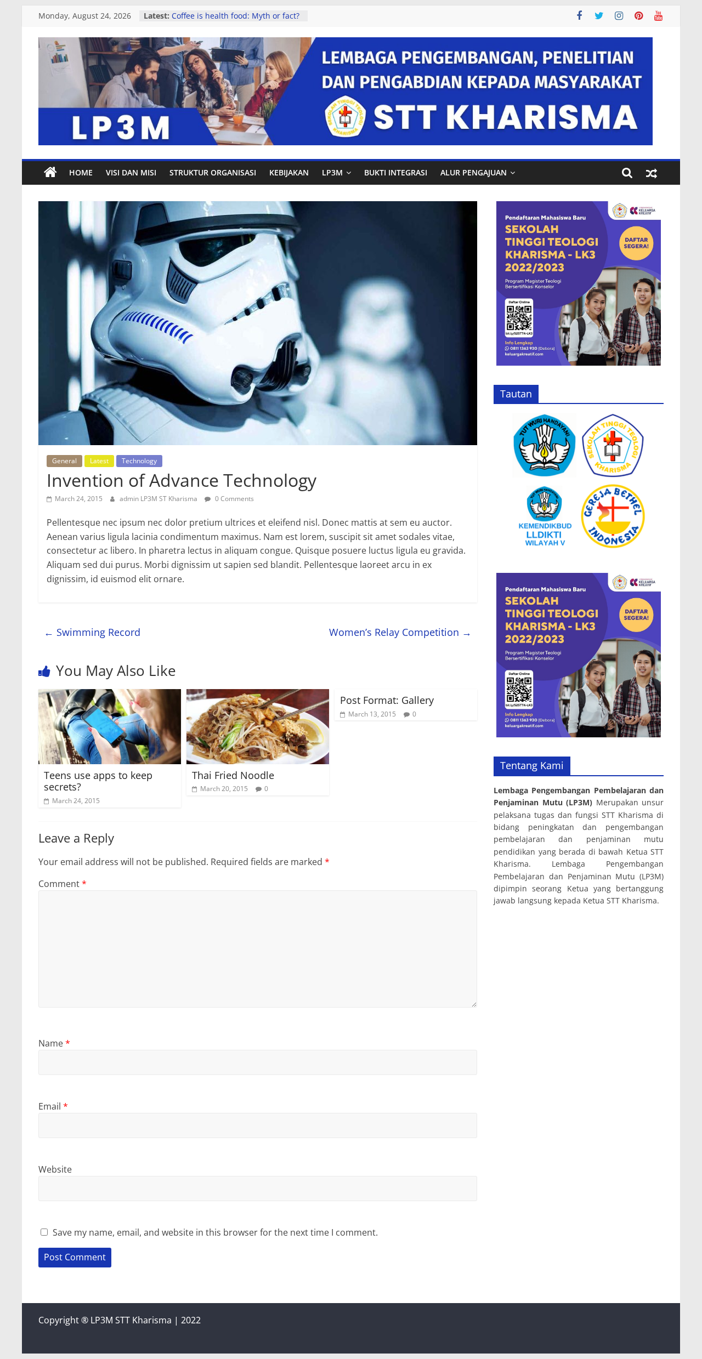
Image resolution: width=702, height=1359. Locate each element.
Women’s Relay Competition (400, 632)
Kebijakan (289, 172)
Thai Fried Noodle (233, 775)
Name (54, 1043)
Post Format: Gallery (387, 700)
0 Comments (233, 498)
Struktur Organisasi (212, 172)
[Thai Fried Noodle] (257, 696)
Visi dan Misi (131, 172)
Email (53, 1106)
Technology (139, 460)
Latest (99, 460)
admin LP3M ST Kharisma (159, 498)
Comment (62, 884)
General (64, 460)
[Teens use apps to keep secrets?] (109, 696)
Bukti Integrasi (395, 172)
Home (81, 172)
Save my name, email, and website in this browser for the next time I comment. (215, 1232)
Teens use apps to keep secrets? (98, 781)
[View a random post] (651, 172)
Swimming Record (92, 632)
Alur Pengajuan (473, 172)
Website (55, 1169)
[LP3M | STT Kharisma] (50, 172)
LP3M (332, 172)
